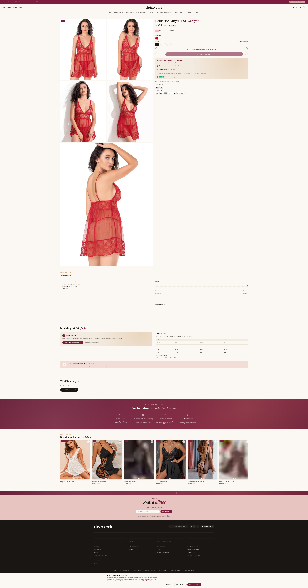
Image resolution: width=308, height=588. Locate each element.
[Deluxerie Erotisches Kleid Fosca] (203, 459)
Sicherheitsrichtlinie (175, 570)
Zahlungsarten (191, 552)
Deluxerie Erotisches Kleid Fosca (196, 481)
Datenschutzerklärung (157, 515)
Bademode (178, 13)
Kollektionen (12, 7)
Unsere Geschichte (162, 544)
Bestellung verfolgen (192, 546)
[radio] (156, 38)
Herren (197, 13)
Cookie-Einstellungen (189, 570)
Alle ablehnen (180, 584)
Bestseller (132, 549)
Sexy (110, 13)
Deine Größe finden (243, 41)
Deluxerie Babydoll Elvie (162, 481)
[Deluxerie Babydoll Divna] (139, 459)
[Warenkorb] (303, 7)
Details (157, 281)
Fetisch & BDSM (118, 13)
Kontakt (159, 549)
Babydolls (73, 17)
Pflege (157, 300)
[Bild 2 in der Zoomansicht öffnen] (130, 49)
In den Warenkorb (205, 54)
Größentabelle (190, 544)
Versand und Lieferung (193, 549)
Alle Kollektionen (133, 546)
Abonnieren (166, 511)
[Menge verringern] (157, 54)
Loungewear (188, 13)
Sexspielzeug (130, 13)
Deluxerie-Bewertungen (163, 552)
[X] (197, 526)
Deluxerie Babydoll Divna (130, 481)
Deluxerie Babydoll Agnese (226, 481)
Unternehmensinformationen (164, 541)
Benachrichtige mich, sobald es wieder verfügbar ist (202, 49)
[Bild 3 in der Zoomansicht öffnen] (83, 111)
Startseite (62, 17)
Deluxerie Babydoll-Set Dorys (68, 481)
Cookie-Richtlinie (163, 570)
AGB (115, 570)
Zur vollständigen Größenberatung (174, 357)
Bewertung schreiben (70, 389)
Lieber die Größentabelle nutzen (92, 342)
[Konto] (296, 7)
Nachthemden (141, 13)
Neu (4, 7)
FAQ (188, 541)
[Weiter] (246, 437)
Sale (20, 7)
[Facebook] (194, 526)
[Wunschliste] (300, 7)
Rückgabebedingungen (125, 570)
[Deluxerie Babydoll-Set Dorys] (75, 459)
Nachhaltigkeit (161, 546)
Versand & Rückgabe (160, 304)
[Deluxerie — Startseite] (154, 7)
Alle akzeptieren (194, 584)
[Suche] (293, 7)
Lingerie (151, 13)
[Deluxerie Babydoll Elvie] (171, 459)
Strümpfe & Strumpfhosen (164, 13)
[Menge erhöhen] (162, 54)
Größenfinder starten (72, 342)
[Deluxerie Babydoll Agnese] (234, 459)
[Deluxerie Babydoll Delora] (107, 459)
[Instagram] (191, 526)
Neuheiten (132, 541)
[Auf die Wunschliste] (246, 54)
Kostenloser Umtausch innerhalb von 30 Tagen (29, 1)
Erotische (68, 17)
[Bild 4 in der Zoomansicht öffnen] (130, 111)
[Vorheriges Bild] (62, 459)
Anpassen (168, 584)
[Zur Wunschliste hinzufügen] (88, 441)
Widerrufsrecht (137, 570)
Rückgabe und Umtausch (193, 555)
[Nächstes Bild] (88, 459)
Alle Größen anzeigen (161, 355)
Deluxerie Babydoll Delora (99, 481)
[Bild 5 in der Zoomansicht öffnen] (106, 204)
